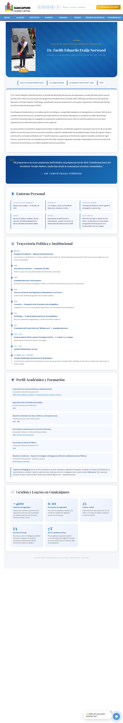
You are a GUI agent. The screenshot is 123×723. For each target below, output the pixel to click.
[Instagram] (44, 7)
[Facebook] (39, 7)
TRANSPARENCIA (115, 17)
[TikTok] (52, 7)
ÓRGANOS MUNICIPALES (96, 17)
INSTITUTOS (35, 17)
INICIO (7, 17)
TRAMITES (49, 17)
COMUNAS (64, 17)
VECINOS (77, 17)
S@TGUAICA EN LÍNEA (109, 7)
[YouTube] (48, 7)
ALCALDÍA (21, 17)
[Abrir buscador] (58, 7)
